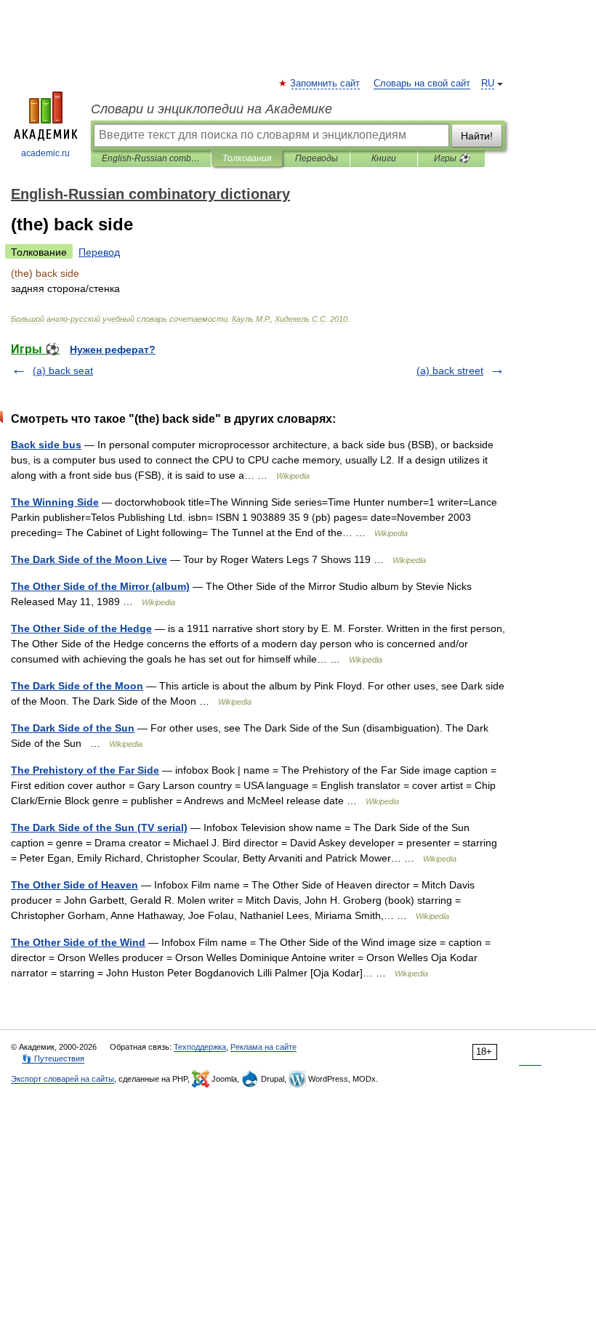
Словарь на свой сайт (422, 83)
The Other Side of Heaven (74, 885)
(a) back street (449, 370)
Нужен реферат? (113, 349)
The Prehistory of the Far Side (85, 770)
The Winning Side (55, 502)
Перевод (99, 252)
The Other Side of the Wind (78, 942)
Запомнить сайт (325, 83)
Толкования (246, 158)
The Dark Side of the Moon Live (89, 559)
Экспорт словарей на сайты (62, 1078)
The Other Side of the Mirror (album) (100, 586)
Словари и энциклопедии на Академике (211, 109)
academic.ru (45, 153)
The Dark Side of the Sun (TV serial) (99, 827)
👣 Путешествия (53, 1058)
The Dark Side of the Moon (77, 686)
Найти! (477, 136)
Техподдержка (200, 1047)
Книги (383, 158)
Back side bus (46, 444)
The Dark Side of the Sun (72, 728)
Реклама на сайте (263, 1047)
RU (487, 83)
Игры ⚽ (452, 158)
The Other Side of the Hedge (81, 628)
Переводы (316, 158)
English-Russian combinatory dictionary (151, 158)
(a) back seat (63, 370)
